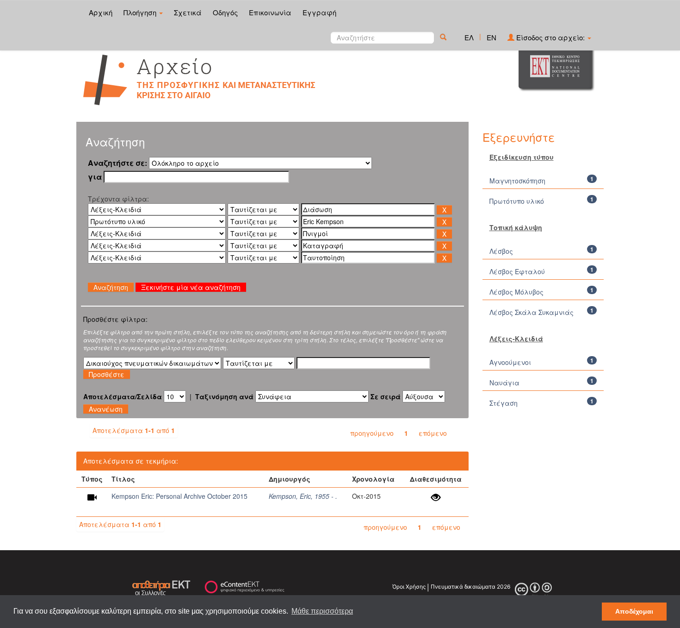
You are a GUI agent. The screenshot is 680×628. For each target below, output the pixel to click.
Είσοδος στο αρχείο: (550, 37)
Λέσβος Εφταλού (517, 271)
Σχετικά (188, 12)
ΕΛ (469, 37)
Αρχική (100, 12)
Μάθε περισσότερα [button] (322, 611)
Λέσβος (501, 251)
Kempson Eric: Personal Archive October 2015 (179, 496)
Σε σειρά (386, 396)
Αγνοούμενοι (510, 362)
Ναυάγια (504, 382)
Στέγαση (503, 403)
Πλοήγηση (141, 12)
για (95, 177)
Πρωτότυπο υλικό (516, 201)
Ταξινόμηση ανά (224, 396)
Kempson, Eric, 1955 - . (303, 496)
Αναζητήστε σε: (117, 163)
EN (491, 37)
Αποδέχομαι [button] (634, 611)
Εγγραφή (319, 12)
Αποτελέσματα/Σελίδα (122, 396)
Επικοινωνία (270, 12)
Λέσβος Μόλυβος (516, 291)
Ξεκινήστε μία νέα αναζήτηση (191, 287)
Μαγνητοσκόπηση (517, 180)
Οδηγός (225, 12)
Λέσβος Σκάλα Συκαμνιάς (531, 312)
